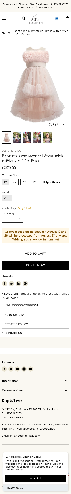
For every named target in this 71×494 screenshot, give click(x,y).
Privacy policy (14, 487)
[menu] (56, 18)
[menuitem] (56, 18)
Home (6, 32)
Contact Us (13, 333)
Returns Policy (16, 324)
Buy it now (35, 265)
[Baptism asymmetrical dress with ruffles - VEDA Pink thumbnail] (6, 137)
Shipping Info (14, 315)
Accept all (35, 478)
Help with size (52, 182)
